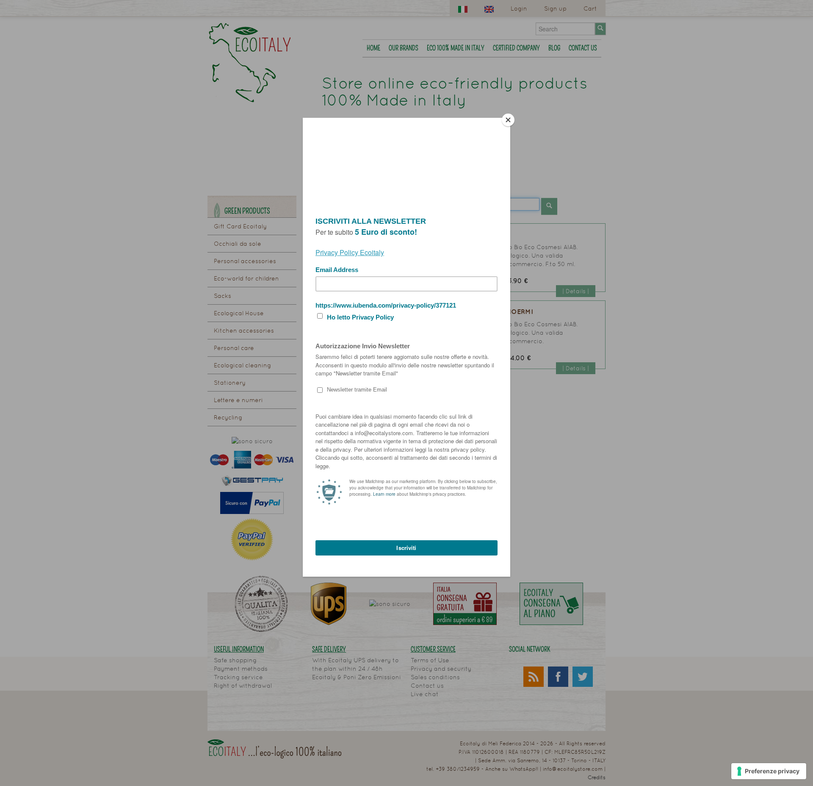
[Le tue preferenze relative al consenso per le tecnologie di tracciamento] (768, 771)
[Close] (508, 120)
